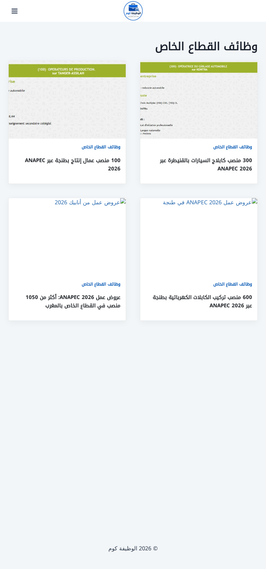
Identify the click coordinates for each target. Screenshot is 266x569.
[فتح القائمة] (14, 11)
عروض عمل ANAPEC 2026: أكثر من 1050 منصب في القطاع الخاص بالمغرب (73, 301)
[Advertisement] (133, 422)
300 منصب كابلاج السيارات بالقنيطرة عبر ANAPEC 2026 (206, 164)
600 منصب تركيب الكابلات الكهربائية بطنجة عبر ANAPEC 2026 (202, 301)
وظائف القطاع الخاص (232, 147)
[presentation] (198, 100)
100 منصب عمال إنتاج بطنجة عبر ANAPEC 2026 (73, 164)
